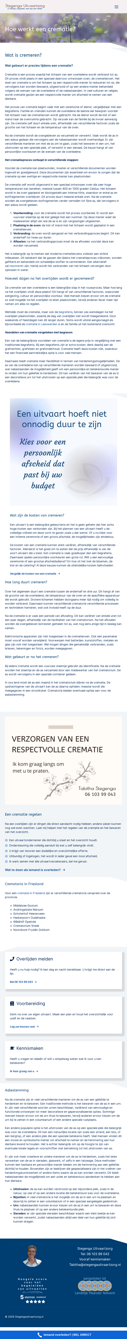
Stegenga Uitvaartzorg (95, 1248)
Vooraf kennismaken (94, 1259)
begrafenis (66, 312)
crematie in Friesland (31, 893)
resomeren (16, 265)
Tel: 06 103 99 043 (95, 1254)
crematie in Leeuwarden (41, 324)
